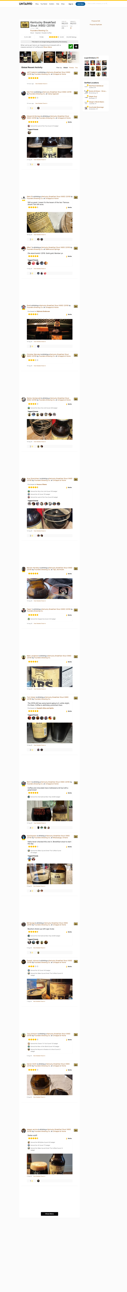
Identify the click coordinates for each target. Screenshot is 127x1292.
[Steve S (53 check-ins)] (104, 68)
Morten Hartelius (33, 568)
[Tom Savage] (38, 952)
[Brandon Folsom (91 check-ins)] (98, 63)
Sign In (71, 4)
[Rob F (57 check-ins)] (87, 68)
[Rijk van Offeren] (38, 446)
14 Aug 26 (29, 441)
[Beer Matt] (48, 827)
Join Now (80, 4)
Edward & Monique (34, 116)
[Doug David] (42, 750)
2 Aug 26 (29, 1176)
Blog (37, 4)
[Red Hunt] (42, 239)
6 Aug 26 (29, 1055)
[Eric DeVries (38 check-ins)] (87, 74)
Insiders (51, 4)
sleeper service (32, 1129)
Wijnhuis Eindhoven (43, 311)
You (76, 67)
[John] (38, 891)
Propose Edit (96, 21)
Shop (63, 4)
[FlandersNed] (38, 108)
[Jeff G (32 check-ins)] (104, 74)
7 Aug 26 (29, 1001)
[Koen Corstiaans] (38, 346)
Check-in (71, 46)
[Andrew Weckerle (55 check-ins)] (98, 68)
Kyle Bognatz (32, 836)
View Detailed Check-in (41, 83)
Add (76, 46)
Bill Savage (31, 923)
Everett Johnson (33, 960)
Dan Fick (30, 92)
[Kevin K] (38, 239)
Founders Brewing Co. (39, 31)
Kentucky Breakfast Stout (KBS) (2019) (57, 92)
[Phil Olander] (42, 827)
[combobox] (97, 3)
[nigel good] (38, 1181)
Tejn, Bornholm (58, 569)
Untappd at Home (59, 74)
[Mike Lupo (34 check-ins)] (98, 74)
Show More (47, 47)
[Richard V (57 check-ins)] (92, 68)
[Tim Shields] (45, 827)
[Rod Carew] (45, 273)
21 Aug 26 (29, 159)
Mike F (29, 247)
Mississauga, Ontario (60, 838)
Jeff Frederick (32, 72)
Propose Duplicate (96, 24)
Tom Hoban (31, 697)
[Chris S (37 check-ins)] (92, 74)
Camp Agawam (53, 94)
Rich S (29, 782)
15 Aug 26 (29, 341)
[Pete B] (42, 273)
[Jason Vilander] (38, 273)
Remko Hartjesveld (34, 398)
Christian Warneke (33, 354)
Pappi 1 (29, 609)
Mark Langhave (32, 656)
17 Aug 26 (29, 268)
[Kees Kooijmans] (38, 535)
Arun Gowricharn (33, 478)
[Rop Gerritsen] (42, 446)
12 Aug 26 (29, 823)
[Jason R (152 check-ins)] (92, 63)
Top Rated (43, 4)
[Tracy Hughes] (42, 891)
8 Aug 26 (29, 947)
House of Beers (42, 484)
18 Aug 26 (29, 234)
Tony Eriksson (32, 1034)
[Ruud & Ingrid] (38, 164)
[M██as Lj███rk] (38, 827)
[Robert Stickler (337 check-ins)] (87, 63)
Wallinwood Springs (52, 249)
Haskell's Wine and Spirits (45, 708)
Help (57, 4)
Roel (28, 305)
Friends (71, 67)
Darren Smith (32, 1064)
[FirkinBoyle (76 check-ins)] (104, 63)
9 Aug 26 (29, 886)
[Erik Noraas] (38, 750)
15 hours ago (30, 103)
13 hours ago (30, 83)
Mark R (29, 196)
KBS (37, 28)
